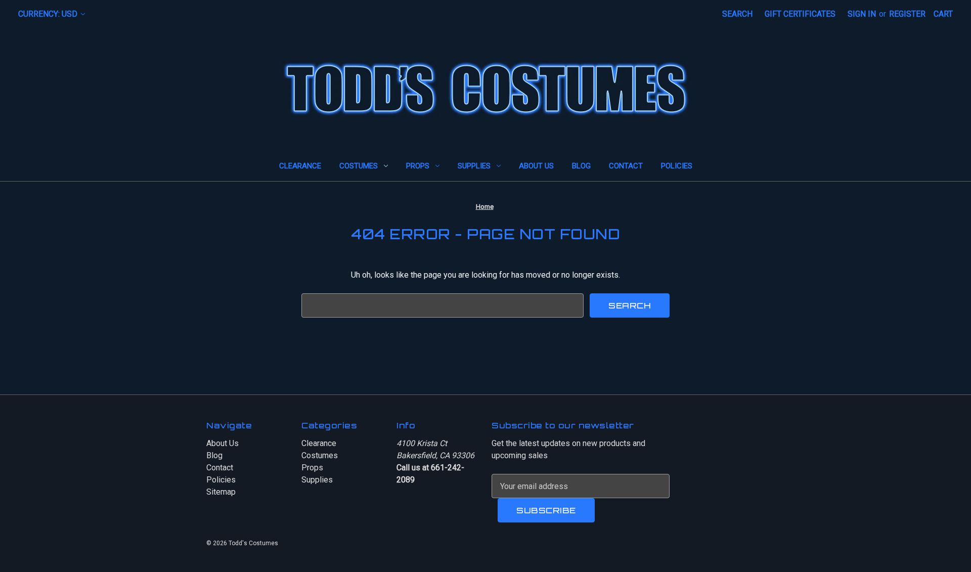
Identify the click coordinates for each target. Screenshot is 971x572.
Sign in (862, 14)
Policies (676, 165)
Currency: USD (48, 14)
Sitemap (221, 492)
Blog (581, 165)
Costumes (358, 165)
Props (417, 165)
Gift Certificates (800, 14)
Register (907, 14)
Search (737, 14)
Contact (626, 165)
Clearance (300, 165)
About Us (536, 165)
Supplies (474, 165)
